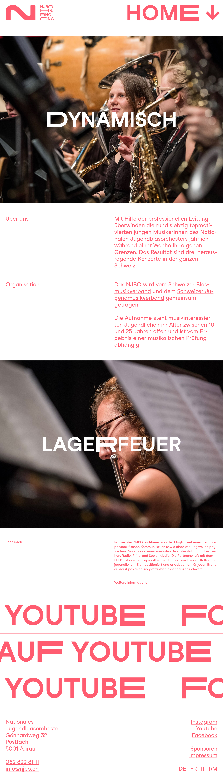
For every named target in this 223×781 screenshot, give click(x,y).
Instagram (204, 721)
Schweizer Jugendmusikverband (163, 294)
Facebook (204, 735)
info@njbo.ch (22, 768)
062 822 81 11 (22, 762)
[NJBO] (30, 16)
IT (203, 768)
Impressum (203, 755)
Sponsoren (203, 748)
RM (213, 768)
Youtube (206, 728)
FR (193, 768)
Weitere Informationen (131, 582)
